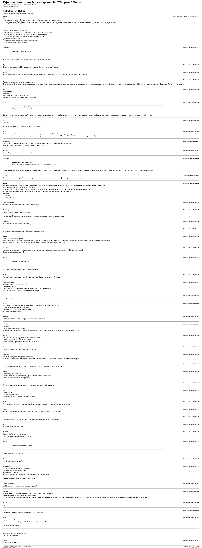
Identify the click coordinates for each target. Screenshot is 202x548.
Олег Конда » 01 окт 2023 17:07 (21, 162)
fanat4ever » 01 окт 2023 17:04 (21, 107)
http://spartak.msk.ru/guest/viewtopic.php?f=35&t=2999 (18, 13)
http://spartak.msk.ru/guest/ (10, 6)
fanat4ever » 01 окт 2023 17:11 (21, 51)
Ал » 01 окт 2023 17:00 (17, 212)
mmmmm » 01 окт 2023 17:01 (21, 261)
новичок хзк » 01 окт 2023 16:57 (22, 445)
